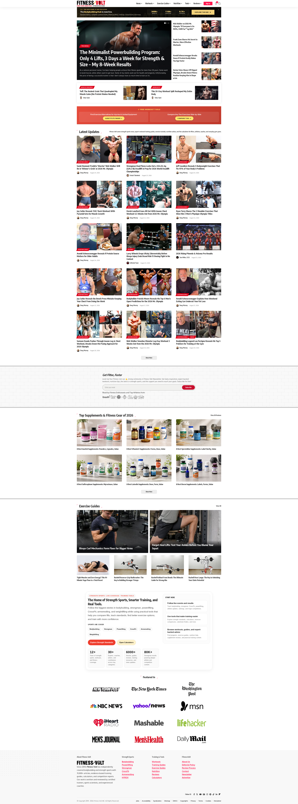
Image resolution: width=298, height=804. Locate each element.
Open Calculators (126, 642)
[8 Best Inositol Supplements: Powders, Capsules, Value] (99, 432)
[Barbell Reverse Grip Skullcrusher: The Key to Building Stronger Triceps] (130, 565)
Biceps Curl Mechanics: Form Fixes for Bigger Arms (106, 548)
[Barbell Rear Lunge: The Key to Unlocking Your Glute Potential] (205, 565)
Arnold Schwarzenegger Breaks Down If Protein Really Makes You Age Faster (185, 58)
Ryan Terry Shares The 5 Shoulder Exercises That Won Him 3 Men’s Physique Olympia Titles (197, 212)
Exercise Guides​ (89, 506)
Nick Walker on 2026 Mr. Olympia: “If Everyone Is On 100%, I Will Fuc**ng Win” (183, 26)
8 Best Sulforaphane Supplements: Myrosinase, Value (97, 484)
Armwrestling (146, 629)
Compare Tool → (184, 118)
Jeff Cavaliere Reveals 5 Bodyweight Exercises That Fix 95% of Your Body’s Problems (198, 167)
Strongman (132, 162)
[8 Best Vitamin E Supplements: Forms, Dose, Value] (149, 432)
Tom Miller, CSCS (184, 257)
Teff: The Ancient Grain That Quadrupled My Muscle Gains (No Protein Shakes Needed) (98, 92)
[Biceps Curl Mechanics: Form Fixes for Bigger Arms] (112, 531)
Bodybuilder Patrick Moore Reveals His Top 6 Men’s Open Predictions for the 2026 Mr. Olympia (149, 300)
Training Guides (159, 765)
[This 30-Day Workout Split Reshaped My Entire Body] (206, 93)
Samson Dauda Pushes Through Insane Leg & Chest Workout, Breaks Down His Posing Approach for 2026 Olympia (98, 344)
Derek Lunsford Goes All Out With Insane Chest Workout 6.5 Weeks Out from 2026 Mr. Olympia (147, 212)
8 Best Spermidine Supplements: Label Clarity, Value (196, 449)
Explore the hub (203, 12)
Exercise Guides (159, 768)
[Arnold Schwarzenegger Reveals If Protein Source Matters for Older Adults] (99, 236)
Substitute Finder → (113, 118)
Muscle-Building (87, 87)
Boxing (130, 249)
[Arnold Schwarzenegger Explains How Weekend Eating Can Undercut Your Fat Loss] (198, 281)
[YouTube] (200, 794)
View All (218, 506)
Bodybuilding (83, 162)
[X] (197, 794)
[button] (208, 3)
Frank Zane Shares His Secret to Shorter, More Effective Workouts (185, 42)
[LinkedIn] (216, 794)
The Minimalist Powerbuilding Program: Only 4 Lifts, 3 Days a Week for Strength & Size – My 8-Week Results (122, 58)
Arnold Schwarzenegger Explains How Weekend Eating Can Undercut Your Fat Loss (196, 300)
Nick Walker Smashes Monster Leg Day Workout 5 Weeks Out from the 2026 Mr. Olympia (148, 342)
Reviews (155, 774)
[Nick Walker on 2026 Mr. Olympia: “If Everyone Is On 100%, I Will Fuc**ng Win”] (211, 26)
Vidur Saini (86, 98)
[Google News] (204, 794)
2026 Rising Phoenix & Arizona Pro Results (194, 253)
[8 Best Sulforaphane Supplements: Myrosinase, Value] (99, 468)
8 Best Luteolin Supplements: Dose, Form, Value (145, 484)
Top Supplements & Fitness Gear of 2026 (106, 415)
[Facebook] (194, 794)
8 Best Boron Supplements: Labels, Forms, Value (194, 484)
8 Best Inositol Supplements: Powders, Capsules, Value (98, 449)
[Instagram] (207, 794)
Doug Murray (84, 173)
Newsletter (187, 774)
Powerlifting (121, 629)
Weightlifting (94, 634)
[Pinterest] (210, 794)
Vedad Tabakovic (135, 175)
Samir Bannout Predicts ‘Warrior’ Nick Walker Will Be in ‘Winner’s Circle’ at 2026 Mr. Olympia (98, 167)
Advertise (186, 777)
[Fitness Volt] (91, 3)
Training (85, 46)
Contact (185, 771)
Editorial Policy (188, 765)
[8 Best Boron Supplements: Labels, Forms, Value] (198, 468)
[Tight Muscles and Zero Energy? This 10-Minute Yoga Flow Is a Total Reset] (93, 565)
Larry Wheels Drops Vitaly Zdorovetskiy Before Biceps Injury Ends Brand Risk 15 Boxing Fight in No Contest (148, 256)
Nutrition (156, 771)
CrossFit (133, 629)
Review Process (189, 768)
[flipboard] (219, 794)
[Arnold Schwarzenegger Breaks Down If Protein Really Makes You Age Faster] (211, 58)
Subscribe (188, 387)
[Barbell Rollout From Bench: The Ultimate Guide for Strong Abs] (167, 565)
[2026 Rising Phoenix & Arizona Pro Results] (198, 236)
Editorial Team (134, 263)
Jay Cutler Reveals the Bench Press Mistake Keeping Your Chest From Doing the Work (99, 300)
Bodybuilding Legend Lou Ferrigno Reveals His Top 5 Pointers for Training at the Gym (198, 342)
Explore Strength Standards (101, 642)
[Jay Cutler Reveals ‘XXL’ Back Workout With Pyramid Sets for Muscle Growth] (99, 194)
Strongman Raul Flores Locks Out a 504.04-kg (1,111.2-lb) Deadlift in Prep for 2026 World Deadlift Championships (148, 169)
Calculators (157, 777)
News (192, 337)
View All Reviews (216, 415)
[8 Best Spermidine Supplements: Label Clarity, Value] (198, 432)
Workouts (156, 87)
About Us (186, 762)
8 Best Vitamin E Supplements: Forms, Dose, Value (146, 449)
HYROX (125, 777)
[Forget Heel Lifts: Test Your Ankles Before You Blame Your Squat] (185, 531)
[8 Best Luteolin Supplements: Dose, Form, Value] (149, 468)
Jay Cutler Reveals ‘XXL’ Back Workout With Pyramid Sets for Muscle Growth (96, 212)
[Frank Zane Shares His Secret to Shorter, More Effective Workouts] (211, 42)
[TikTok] (213, 794)
